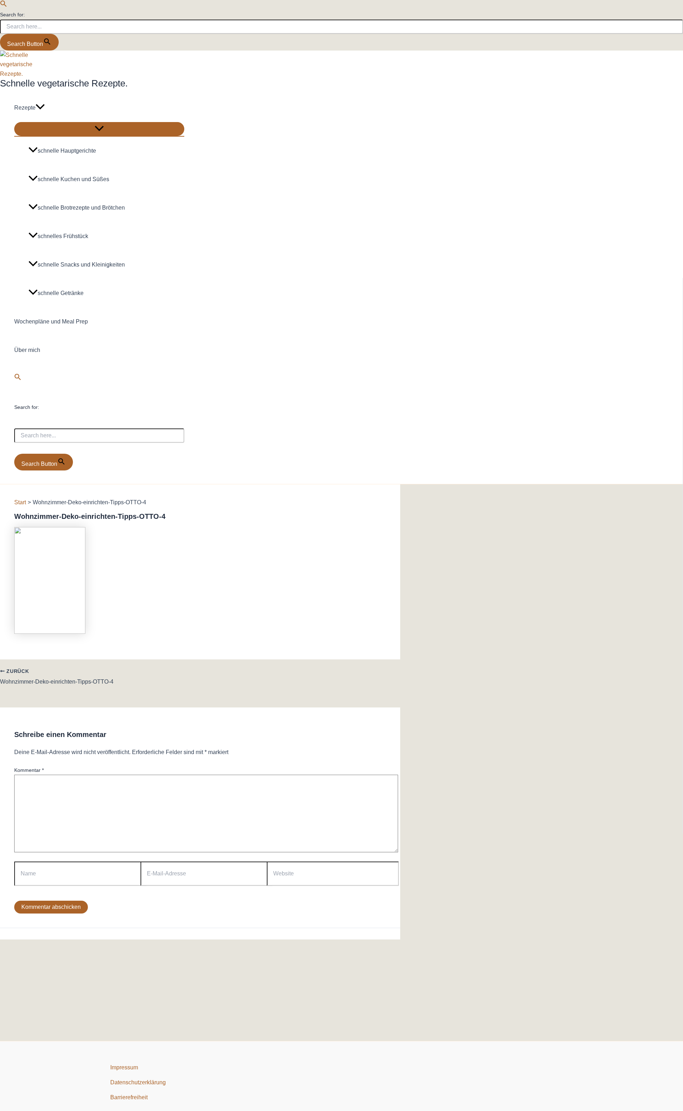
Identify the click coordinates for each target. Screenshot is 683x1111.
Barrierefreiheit (129, 1097)
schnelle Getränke (61, 293)
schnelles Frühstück (63, 236)
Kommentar (29, 770)
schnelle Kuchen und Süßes (73, 179)
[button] (3, 5)
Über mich (27, 350)
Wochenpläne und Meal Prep (51, 321)
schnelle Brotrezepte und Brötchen (81, 208)
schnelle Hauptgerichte (67, 151)
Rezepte (25, 108)
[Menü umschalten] (99, 129)
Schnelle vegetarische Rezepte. (64, 83)
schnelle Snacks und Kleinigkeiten (81, 265)
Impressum (124, 1067)
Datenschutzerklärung (138, 1082)
